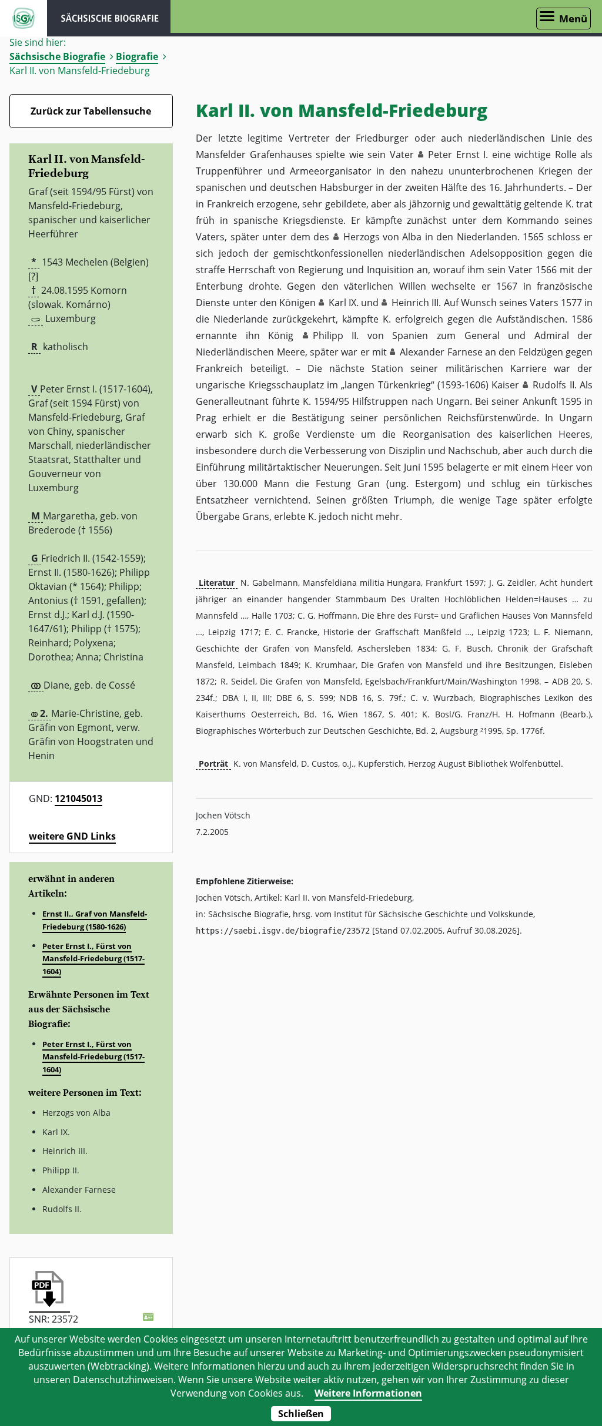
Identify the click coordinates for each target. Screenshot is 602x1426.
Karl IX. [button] (344, 302)
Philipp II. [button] (336, 335)
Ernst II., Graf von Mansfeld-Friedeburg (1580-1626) (94, 920)
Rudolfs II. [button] (554, 384)
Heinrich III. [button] (416, 302)
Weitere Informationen (368, 1393)
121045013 (78, 798)
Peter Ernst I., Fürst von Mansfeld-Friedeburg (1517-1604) (93, 959)
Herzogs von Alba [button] (382, 236)
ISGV (23, 18)
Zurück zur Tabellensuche (91, 111)
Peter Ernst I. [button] (458, 154)
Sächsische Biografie (57, 56)
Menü (573, 18)
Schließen (301, 1413)
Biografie (137, 56)
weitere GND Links (72, 836)
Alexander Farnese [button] (441, 351)
